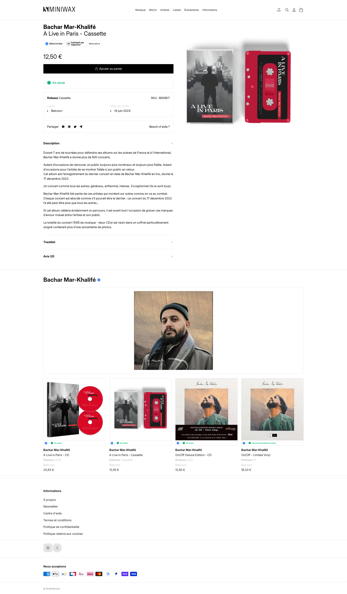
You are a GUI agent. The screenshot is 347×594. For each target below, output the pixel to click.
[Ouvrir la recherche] (287, 9)
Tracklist (49, 242)
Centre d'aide (52, 513)
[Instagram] (47, 547)
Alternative (94, 43)
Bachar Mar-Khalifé (69, 26)
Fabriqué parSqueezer (77, 43)
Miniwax (56, 588)
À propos (49, 500)
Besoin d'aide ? (159, 126)
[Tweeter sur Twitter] (75, 126)
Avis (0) (48, 256)
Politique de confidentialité (61, 527)
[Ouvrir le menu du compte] (294, 9)
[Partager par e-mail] (81, 126)
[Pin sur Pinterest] (69, 126)
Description (51, 143)
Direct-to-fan (55, 43)
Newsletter (50, 506)
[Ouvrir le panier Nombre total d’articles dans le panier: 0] (301, 9)
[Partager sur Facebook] (63, 126)
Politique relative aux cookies (63, 533)
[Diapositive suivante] (299, 405)
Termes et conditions (57, 520)
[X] (57, 547)
